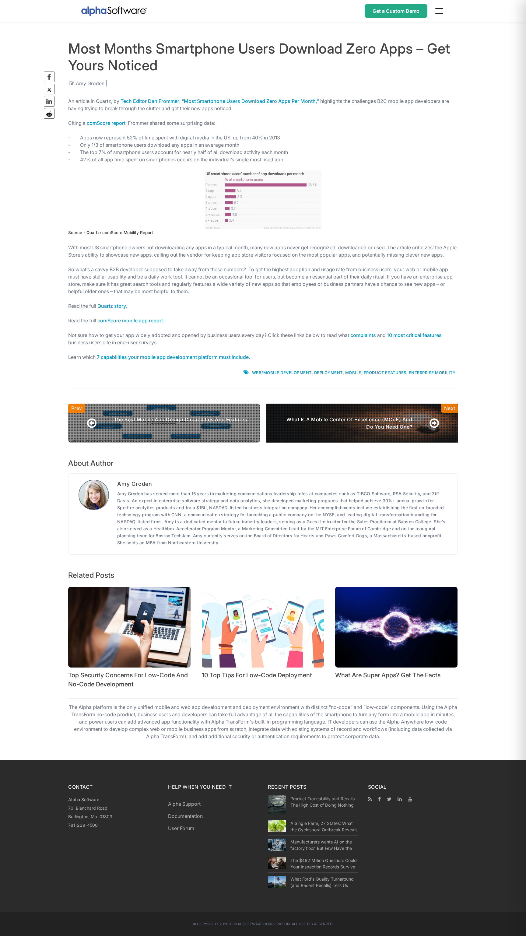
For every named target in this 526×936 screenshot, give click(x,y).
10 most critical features (414, 335)
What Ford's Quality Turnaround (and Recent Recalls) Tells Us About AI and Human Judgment (322, 882)
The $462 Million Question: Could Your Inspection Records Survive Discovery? (323, 863)
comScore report (106, 123)
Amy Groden (90, 83)
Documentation (185, 816)
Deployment (328, 372)
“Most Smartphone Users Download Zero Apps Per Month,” (250, 101)
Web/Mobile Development (282, 372)
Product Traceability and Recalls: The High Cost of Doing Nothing (323, 802)
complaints (363, 335)
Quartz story (111, 306)
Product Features (385, 372)
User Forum (181, 828)
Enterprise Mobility (432, 372)
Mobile (353, 372)
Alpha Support (184, 804)
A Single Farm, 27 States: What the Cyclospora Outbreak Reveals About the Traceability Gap (323, 826)
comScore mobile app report (130, 320)
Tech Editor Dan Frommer (150, 101)
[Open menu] (439, 11)
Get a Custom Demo (396, 11)
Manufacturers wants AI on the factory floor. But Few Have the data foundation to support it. (321, 845)
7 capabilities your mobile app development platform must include (173, 357)
